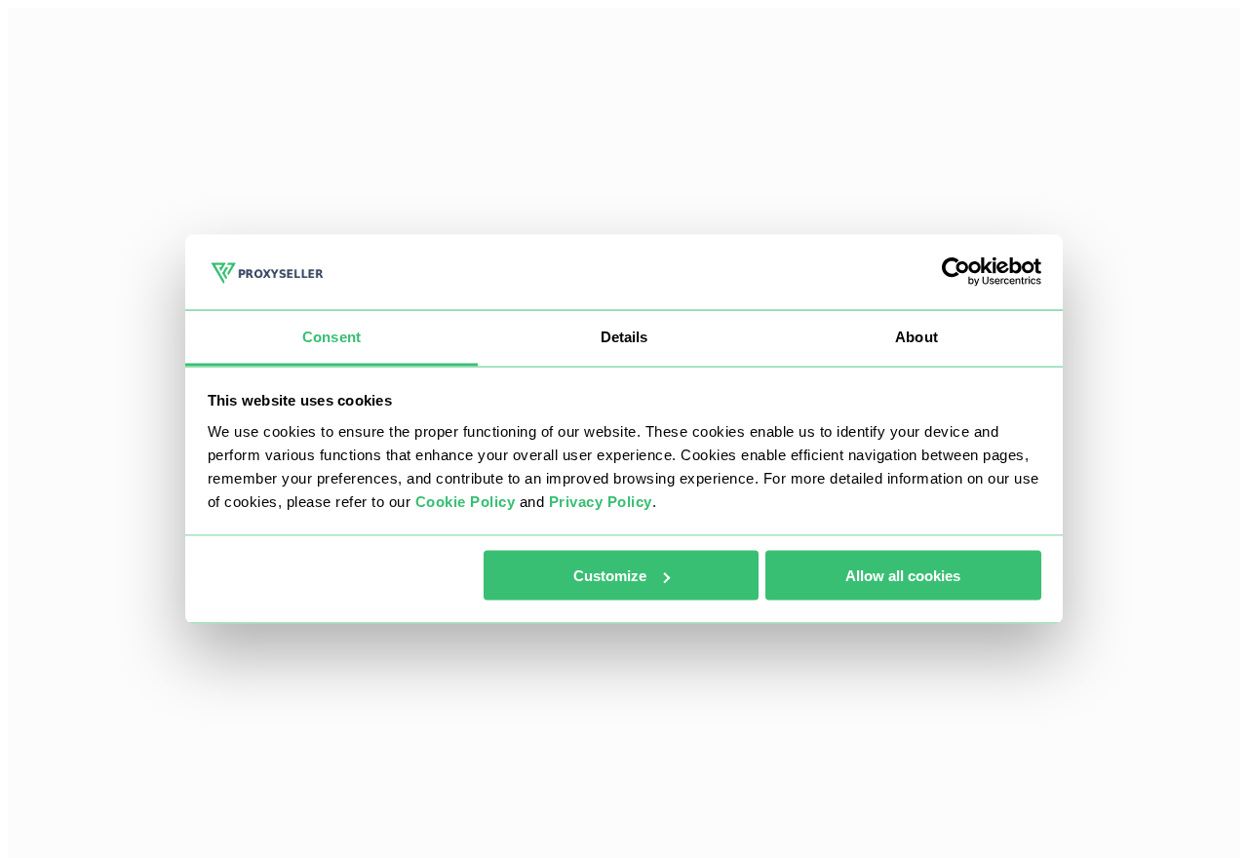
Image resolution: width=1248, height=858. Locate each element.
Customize (609, 575)
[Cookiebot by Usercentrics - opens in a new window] (956, 272)
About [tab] (916, 336)
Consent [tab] (331, 336)
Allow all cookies (902, 575)
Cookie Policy (465, 500)
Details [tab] (624, 336)
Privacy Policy (600, 500)
